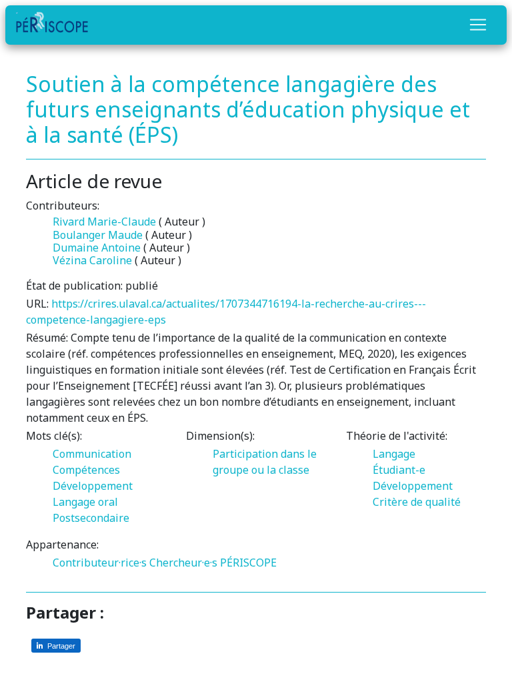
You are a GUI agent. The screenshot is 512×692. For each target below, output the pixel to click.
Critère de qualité (417, 501)
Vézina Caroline (92, 260)
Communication (92, 453)
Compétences (86, 469)
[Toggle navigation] (478, 24)
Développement (93, 485)
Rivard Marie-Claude (104, 221)
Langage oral (85, 501)
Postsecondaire (91, 517)
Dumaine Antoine (97, 247)
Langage (394, 453)
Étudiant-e (399, 469)
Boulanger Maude (98, 235)
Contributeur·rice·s (100, 562)
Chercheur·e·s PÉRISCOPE (213, 562)
